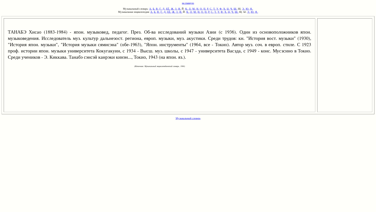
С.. (211, 8)
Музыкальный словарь (188, 118)
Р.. (208, 8)
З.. (176, 8)
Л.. (190, 8)
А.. (150, 8)
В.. (157, 8)
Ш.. (235, 8)
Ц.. (228, 8)
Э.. (243, 8)
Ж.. (172, 8)
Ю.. (247, 8)
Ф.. (221, 8)
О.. (201, 8)
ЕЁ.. (168, 8)
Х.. (224, 8)
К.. (186, 8)
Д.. (164, 8)
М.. (194, 8)
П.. (204, 8)
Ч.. (231, 8)
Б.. (154, 8)
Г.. (160, 8)
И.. (179, 8)
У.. (217, 8)
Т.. (214, 8)
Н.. (197, 8)
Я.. (251, 8)
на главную (188, 3)
